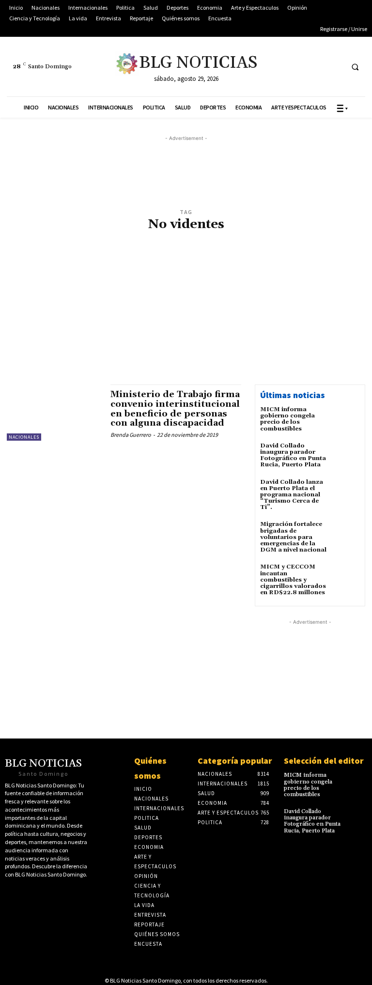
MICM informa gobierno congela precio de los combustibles (287, 419)
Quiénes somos (150, 768)
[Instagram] (334, 66)
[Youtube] (316, 66)
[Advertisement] (186, 314)
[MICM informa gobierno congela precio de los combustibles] (347, 419)
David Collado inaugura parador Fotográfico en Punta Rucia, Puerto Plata (293, 455)
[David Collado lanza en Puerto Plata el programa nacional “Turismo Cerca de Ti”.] (347, 492)
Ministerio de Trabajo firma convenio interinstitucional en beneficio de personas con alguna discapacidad (175, 409)
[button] (355, 67)
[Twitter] (280, 66)
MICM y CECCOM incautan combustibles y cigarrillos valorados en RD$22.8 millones (293, 579)
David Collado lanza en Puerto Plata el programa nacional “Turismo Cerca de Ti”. (291, 494)
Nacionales (24, 437)
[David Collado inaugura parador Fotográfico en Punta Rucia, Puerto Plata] (347, 456)
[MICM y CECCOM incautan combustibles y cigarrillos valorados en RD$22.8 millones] (347, 577)
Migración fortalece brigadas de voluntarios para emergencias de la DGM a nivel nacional (293, 537)
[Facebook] (298, 66)
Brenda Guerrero (130, 434)
